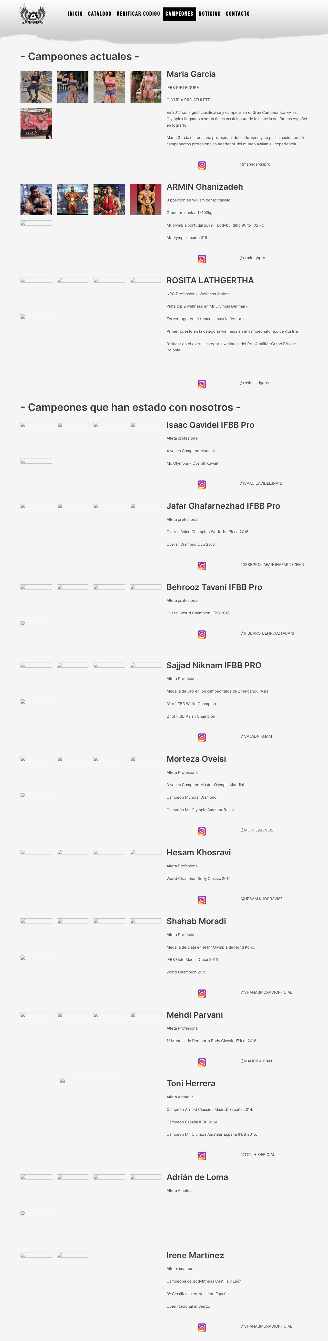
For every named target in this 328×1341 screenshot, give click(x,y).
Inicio (75, 14)
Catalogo (100, 14)
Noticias (210, 14)
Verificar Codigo (138, 14)
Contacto (238, 14)
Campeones (180, 14)
